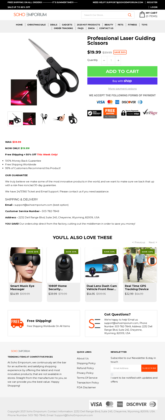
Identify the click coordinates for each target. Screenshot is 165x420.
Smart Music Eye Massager (22, 287)
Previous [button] (140, 242)
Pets (120, 25)
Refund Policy (85, 368)
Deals (53, 25)
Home (19, 25)
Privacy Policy (85, 372)
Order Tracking (63, 28)
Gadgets (67, 25)
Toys (144, 25)
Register (152, 2)
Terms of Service (87, 377)
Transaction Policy (88, 382)
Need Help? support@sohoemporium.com (118, 2)
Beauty (109, 25)
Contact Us (106, 28)
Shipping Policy (86, 363)
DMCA (91, 28)
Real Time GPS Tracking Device (137, 287)
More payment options (122, 88)
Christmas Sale (36, 25)
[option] (15, 119)
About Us (82, 358)
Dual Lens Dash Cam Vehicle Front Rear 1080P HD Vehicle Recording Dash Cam (102, 287)
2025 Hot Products (88, 25)
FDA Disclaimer (86, 387)
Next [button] (152, 242)
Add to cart (122, 71)
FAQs (80, 28)
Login (153, 7)
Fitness (132, 25)
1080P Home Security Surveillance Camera (63, 287)
